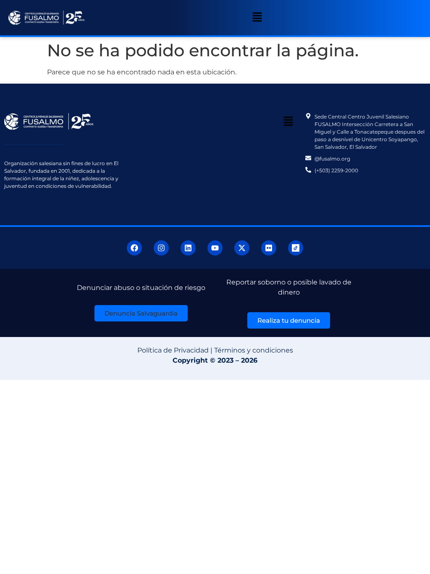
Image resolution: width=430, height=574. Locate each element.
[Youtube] (215, 247)
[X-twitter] (241, 247)
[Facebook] (134, 247)
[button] (257, 17)
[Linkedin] (188, 247)
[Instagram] (161, 247)
